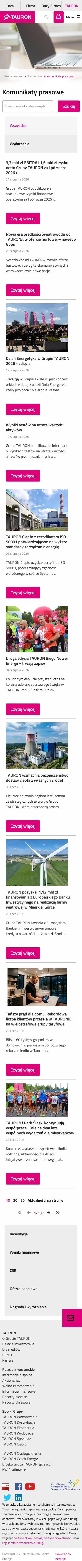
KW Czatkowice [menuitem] (14, 1469)
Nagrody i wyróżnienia (28, 1307)
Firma (30, 5)
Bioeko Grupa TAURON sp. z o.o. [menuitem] (26, 1464)
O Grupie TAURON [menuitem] (16, 1338)
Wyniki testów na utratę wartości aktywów (35, 427)
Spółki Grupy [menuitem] (12, 1411)
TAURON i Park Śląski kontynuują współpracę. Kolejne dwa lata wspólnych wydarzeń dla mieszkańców (40, 1128)
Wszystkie (18, 126)
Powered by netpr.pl (63, 1556)
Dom (10, 5)
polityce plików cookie (28, 1537)
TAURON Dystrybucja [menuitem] (18, 1422)
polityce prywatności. (58, 1537)
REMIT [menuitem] (7, 1355)
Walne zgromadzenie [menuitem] (18, 1385)
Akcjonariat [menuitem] (11, 1380)
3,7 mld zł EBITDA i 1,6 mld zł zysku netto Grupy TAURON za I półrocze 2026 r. (37, 168)
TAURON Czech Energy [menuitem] (20, 1458)
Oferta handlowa (24, 1289)
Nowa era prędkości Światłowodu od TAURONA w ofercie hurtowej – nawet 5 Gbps (41, 239)
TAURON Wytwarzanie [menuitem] (19, 1416)
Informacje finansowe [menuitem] (19, 1391)
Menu (70, 17)
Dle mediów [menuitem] (11, 1349)
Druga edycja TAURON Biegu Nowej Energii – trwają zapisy (37, 660)
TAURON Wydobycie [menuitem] (17, 1433)
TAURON (72, 5)
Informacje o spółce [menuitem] (17, 1375)
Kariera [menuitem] (7, 1360)
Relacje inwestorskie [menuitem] (18, 1344)
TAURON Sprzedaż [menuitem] (16, 1438)
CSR (13, 1270)
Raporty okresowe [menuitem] (16, 1402)
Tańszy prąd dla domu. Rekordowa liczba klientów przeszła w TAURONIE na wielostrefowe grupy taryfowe (39, 1019)
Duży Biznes (51, 5)
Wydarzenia (19, 144)
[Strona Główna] (17, 17)
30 (22, 1200)
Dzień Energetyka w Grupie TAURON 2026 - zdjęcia (37, 360)
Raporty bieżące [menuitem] (14, 1396)
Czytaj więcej (23, 218)
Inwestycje (19, 1234)
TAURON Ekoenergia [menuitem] (18, 1427)
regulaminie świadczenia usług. (23, 1542)
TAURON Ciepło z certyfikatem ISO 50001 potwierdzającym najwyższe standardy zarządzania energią (36, 542)
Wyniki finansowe (24, 1252)
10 (8, 1200)
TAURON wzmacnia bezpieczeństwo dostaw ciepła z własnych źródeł (37, 777)
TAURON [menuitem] (9, 1333)
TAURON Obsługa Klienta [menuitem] (21, 1453)
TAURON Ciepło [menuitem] (14, 1444)
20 (15, 1200)
